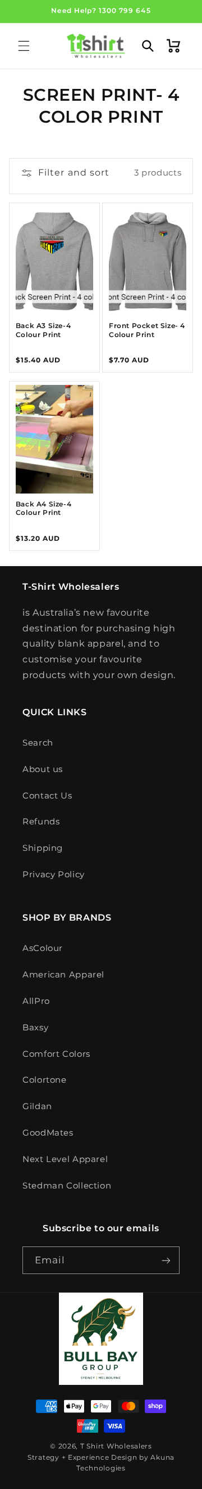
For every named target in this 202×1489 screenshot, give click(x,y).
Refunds (40, 822)
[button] (23, 46)
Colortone (44, 1080)
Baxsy (35, 1027)
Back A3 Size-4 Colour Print (43, 330)
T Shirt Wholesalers (116, 1446)
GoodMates (48, 1133)
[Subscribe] (166, 1260)
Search (37, 743)
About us (42, 769)
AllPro (36, 1001)
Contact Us (47, 796)
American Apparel (63, 975)
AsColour (42, 948)
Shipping (42, 848)
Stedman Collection (66, 1186)
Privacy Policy (53, 874)
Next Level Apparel (65, 1159)
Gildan (37, 1106)
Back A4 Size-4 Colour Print (43, 508)
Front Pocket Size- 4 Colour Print (147, 330)
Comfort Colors (56, 1054)
